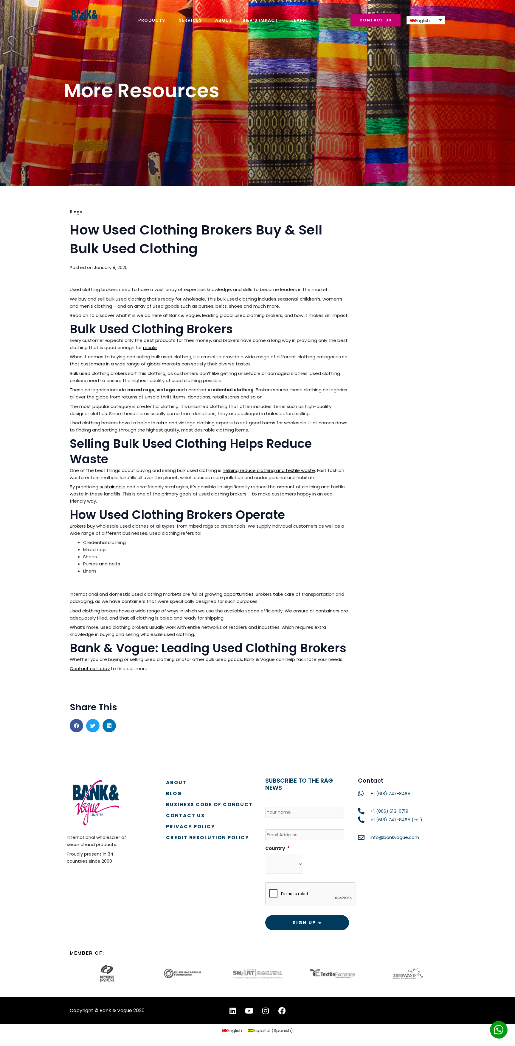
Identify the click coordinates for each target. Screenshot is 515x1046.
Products (151, 20)
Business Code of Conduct (209, 804)
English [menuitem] (422, 20)
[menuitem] (426, 20)
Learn (298, 20)
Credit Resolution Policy (207, 837)
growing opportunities (229, 594)
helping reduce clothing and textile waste (269, 470)
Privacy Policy (190, 826)
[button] (76, 725)
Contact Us (185, 815)
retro (161, 423)
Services (190, 20)
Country (277, 848)
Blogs (76, 212)
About (223, 20)
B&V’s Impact (260, 20)
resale (150, 347)
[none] (426, 20)
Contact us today (90, 668)
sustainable (112, 487)
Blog (174, 793)
